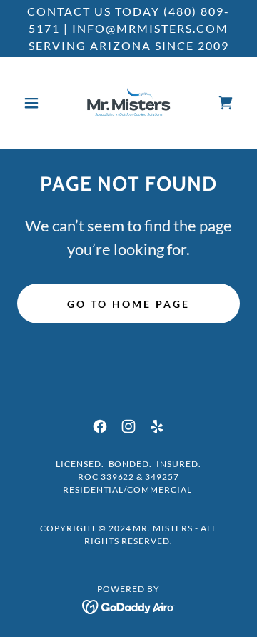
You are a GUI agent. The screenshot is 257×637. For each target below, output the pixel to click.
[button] (34, 103)
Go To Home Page (128, 304)
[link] (128, 102)
